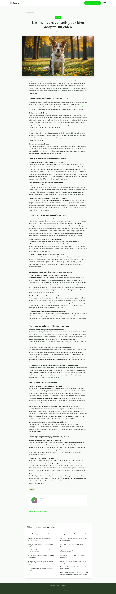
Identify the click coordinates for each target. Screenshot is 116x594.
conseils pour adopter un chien (75, 107)
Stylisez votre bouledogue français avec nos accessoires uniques (72, 550)
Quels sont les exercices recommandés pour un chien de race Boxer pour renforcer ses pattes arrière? (40, 562)
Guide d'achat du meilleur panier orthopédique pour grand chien (74, 533)
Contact (63, 585)
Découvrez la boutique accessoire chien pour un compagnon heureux (73, 562)
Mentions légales (54, 585)
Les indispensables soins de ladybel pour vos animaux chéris (72, 556)
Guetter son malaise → (92, 3)
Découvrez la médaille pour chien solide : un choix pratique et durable (73, 539)
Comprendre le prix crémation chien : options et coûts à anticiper (73, 567)
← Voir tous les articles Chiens (38, 511)
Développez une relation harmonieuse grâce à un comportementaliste (41, 533)
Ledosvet (15, 3)
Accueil (28, 12)
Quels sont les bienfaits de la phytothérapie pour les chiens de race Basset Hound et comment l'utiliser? (74, 573)
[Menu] (104, 3)
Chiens (33, 12)
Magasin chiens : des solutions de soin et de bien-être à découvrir (41, 556)
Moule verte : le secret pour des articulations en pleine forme (72, 545)
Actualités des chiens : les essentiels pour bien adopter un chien (40, 539)
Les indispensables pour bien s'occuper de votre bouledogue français (40, 550)
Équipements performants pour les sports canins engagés (40, 545)
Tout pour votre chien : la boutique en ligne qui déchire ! (40, 569)
